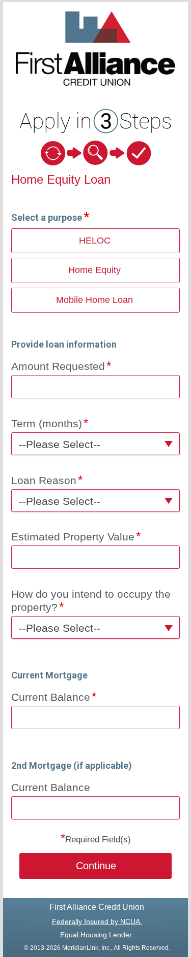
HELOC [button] (95, 240)
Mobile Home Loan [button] (94, 300)
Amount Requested (58, 366)
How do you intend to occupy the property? (91, 600)
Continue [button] (96, 865)
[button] (95, 443)
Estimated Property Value (72, 536)
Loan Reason (43, 480)
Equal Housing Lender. (96, 935)
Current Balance (50, 697)
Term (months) (46, 423)
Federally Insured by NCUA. (97, 921)
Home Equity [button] (94, 270)
